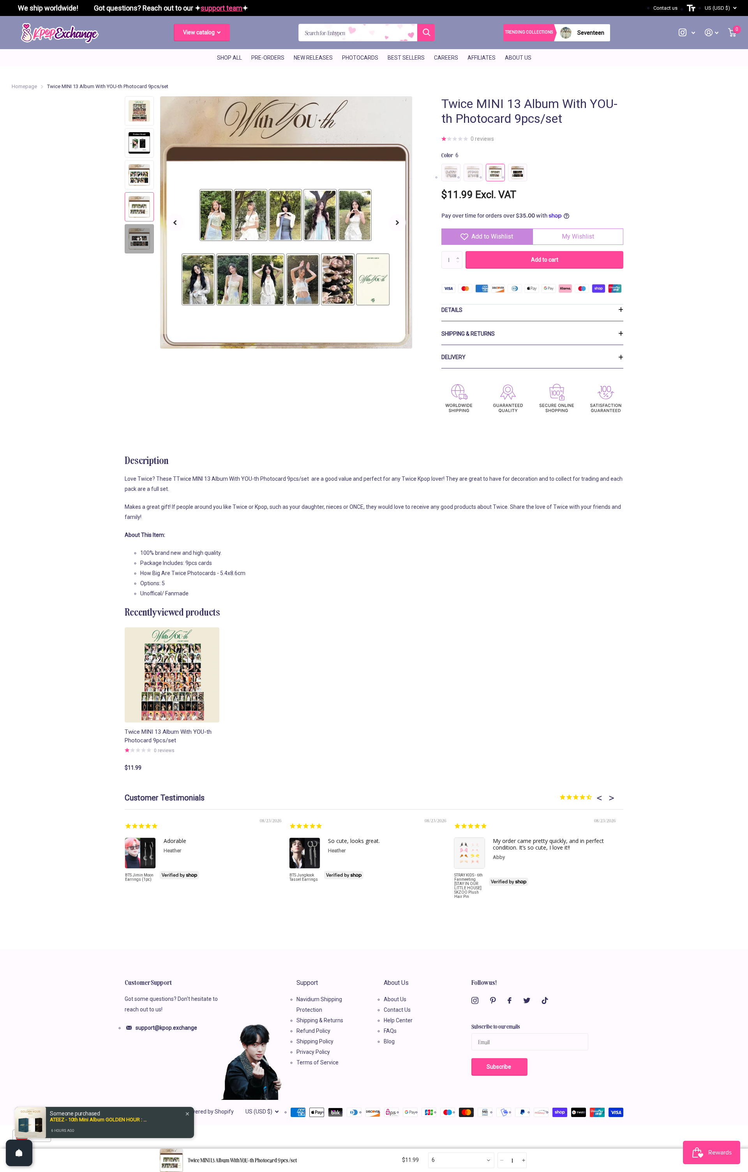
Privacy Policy (313, 1052)
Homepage (24, 86)
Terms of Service (317, 1062)
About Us (518, 58)
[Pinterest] (493, 1000)
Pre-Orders (267, 58)
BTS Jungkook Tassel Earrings (303, 877)
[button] (174, 222)
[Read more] (687, 32)
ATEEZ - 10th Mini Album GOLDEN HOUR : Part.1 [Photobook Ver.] (98, 1119)
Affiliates (482, 58)
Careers (446, 58)
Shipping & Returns (468, 334)
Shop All (229, 58)
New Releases (313, 58)
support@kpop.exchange (166, 1028)
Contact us (665, 8)
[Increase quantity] (523, 1160)
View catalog (199, 32)
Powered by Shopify (209, 1111)
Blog (389, 1041)
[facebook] (510, 1000)
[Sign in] (712, 32)
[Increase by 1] (459, 253)
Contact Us (397, 1010)
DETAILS (451, 310)
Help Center (398, 1020)
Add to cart (544, 260)
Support (307, 982)
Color (450, 155)
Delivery (453, 357)
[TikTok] (545, 1000)
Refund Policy (313, 1031)
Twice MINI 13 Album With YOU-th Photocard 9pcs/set (168, 736)
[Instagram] (474, 1000)
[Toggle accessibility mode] (691, 8)
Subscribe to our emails (495, 1026)
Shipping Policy (314, 1041)
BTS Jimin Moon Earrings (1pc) (139, 877)
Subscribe (499, 1067)
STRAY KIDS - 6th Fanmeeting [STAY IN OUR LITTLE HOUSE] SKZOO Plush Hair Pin (468, 886)
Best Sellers (406, 58)
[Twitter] (526, 1000)
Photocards (360, 58)
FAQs (390, 1031)
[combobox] (461, 1160)
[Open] (19, 1153)
